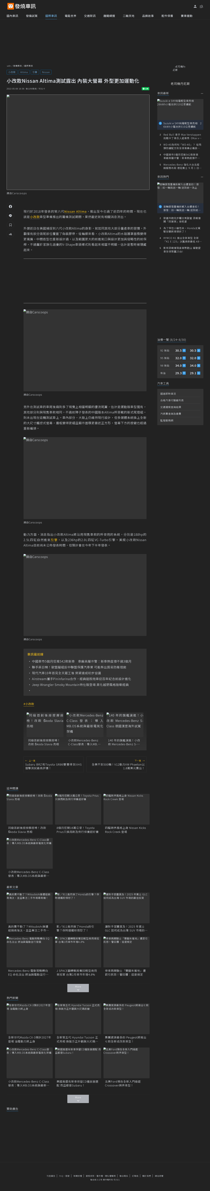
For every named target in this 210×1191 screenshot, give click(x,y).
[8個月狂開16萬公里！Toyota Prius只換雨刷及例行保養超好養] (78, 809)
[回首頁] (25, 6)
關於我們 (146, 1175)
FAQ (61, 1175)
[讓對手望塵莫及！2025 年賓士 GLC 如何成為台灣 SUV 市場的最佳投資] (126, 908)
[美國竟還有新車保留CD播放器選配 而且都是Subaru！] (78, 1063)
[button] (201, 6)
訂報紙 (135, 1175)
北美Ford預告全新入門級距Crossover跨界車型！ (123, 1083)
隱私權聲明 (110, 1175)
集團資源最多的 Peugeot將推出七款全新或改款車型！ (125, 1039)
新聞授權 (77, 1175)
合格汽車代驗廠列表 (172, 400)
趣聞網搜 (109, 16)
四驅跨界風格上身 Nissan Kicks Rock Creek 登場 (125, 830)
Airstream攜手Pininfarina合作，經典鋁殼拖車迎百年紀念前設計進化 (81, 679)
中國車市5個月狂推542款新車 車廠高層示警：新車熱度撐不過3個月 (82, 661)
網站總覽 (159, 1175)
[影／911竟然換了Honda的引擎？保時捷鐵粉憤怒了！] (78, 908)
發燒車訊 (17, 66)
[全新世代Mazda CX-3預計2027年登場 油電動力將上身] (30, 1018)
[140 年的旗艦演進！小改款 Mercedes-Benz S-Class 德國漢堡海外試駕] (125, 725)
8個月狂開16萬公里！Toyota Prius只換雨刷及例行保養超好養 (78, 830)
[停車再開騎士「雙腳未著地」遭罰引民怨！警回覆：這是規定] (126, 952)
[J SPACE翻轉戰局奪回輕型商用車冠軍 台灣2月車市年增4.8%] (78, 952)
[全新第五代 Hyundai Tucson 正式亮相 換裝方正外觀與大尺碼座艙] (78, 1018)
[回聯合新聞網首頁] (10, 6)
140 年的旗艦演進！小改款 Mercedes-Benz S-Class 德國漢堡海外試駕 (124, 742)
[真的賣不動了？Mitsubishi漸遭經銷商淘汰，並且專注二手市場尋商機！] (30, 908)
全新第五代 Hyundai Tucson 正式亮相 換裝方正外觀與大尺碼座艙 (77, 1039)
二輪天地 (129, 16)
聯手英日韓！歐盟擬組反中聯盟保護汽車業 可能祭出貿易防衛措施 (79, 667)
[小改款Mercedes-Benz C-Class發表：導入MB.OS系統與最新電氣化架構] (85, 725)
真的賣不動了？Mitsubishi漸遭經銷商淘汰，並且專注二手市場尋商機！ (28, 928)
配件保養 (167, 16)
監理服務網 (166, 420)
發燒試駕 (32, 16)
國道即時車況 (168, 393)
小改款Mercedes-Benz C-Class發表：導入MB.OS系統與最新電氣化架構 (85, 742)
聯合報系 (124, 1175)
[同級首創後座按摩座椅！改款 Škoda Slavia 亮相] (45, 725)
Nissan (46, 72)
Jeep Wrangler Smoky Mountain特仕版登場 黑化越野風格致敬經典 (80, 685)
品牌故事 (148, 16)
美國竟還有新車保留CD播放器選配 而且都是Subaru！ (77, 1083)
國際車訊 (51, 16)
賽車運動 (187, 16)
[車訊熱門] (202, 176)
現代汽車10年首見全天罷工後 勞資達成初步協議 (66, 673)
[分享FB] (10, 206)
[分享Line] (10, 215)
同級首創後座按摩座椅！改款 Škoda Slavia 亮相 (44, 742)
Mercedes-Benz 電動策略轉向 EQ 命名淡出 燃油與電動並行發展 (28, 972)
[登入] (195, 6)
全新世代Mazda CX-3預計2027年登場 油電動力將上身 (29, 1039)
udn (9, 66)
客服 (67, 1175)
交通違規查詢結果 (170, 407)
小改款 (12, 72)
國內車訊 (12, 16)
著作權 (100, 1175)
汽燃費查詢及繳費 (170, 413)
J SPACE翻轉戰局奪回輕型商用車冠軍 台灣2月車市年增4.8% (77, 972)
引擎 (34, 72)
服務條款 (90, 1175)
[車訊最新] (202, 93)
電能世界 (70, 16)
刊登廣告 (51, 1175)
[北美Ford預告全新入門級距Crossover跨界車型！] (126, 1063)
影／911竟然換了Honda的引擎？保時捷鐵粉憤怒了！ (75, 928)
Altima (24, 72)
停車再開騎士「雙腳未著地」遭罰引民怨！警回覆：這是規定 (125, 972)
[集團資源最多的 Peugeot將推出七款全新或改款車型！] (126, 1018)
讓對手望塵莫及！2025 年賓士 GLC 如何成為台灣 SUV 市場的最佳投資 (126, 928)
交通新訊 (90, 16)
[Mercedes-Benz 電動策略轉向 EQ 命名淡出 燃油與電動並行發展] (30, 952)
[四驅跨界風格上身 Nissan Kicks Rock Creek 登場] (126, 809)
